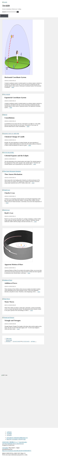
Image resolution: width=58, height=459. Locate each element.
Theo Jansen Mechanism (13, 174)
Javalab (6, 5)
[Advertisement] (11, 390)
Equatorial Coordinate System (15, 97)
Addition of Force (11, 283)
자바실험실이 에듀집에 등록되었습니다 (17, 437)
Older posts (8, 338)
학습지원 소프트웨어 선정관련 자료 (16, 439)
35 (28, 341)
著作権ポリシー (14, 442)
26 (15, 341)
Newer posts (9, 340)
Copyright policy (23, 442)
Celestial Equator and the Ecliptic (17, 156)
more (13, 87)
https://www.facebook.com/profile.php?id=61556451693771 (16, 450)
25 (13, 341)
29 (19, 341)
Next (34, 341)
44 (31, 341)
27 (16, 341)
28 (18, 341)
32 (24, 341)
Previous (7, 341)
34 (27, 341)
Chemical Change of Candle (14, 137)
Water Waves (9, 302)
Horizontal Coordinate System (15, 77)
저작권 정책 (5, 442)
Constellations (10, 118)
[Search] (18, 12)
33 (25, 341)
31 (22, 341)
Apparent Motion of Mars (14, 264)
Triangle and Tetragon (12, 320)
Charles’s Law (10, 193)
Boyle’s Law (9, 213)
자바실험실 (5, 447)
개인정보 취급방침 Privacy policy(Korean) (13, 443)
